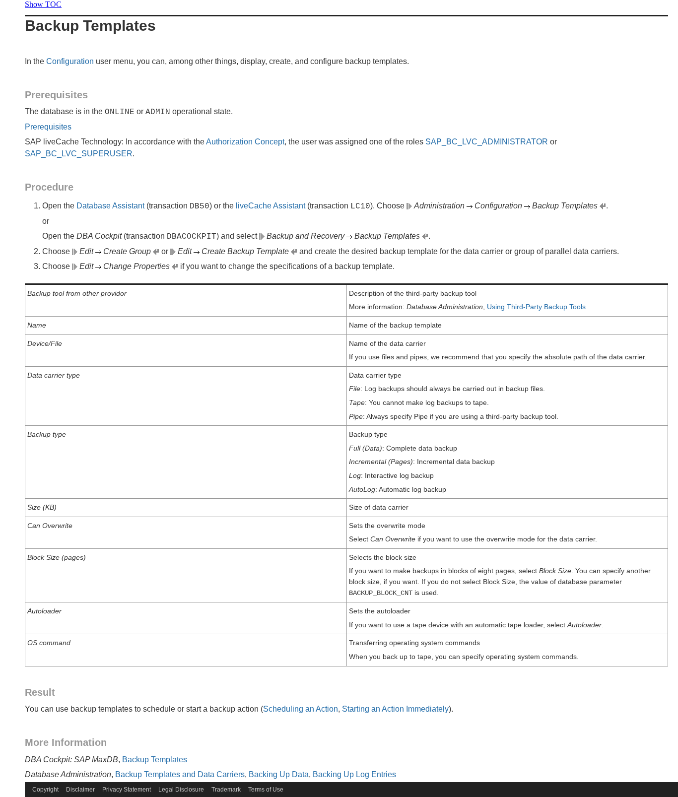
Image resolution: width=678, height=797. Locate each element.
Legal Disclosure (181, 789)
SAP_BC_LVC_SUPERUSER (79, 153)
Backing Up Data (279, 774)
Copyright (45, 789)
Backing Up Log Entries (354, 774)
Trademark (226, 789)
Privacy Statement (126, 789)
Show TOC (43, 4)
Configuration (70, 61)
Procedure (49, 187)
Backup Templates (154, 759)
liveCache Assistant (270, 205)
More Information (66, 742)
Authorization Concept (245, 141)
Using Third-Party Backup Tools (536, 307)
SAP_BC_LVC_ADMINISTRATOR (486, 141)
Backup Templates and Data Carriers (180, 774)
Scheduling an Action (300, 709)
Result (40, 692)
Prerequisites (56, 94)
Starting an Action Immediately (395, 709)
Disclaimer (80, 789)
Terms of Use (265, 789)
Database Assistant (110, 205)
